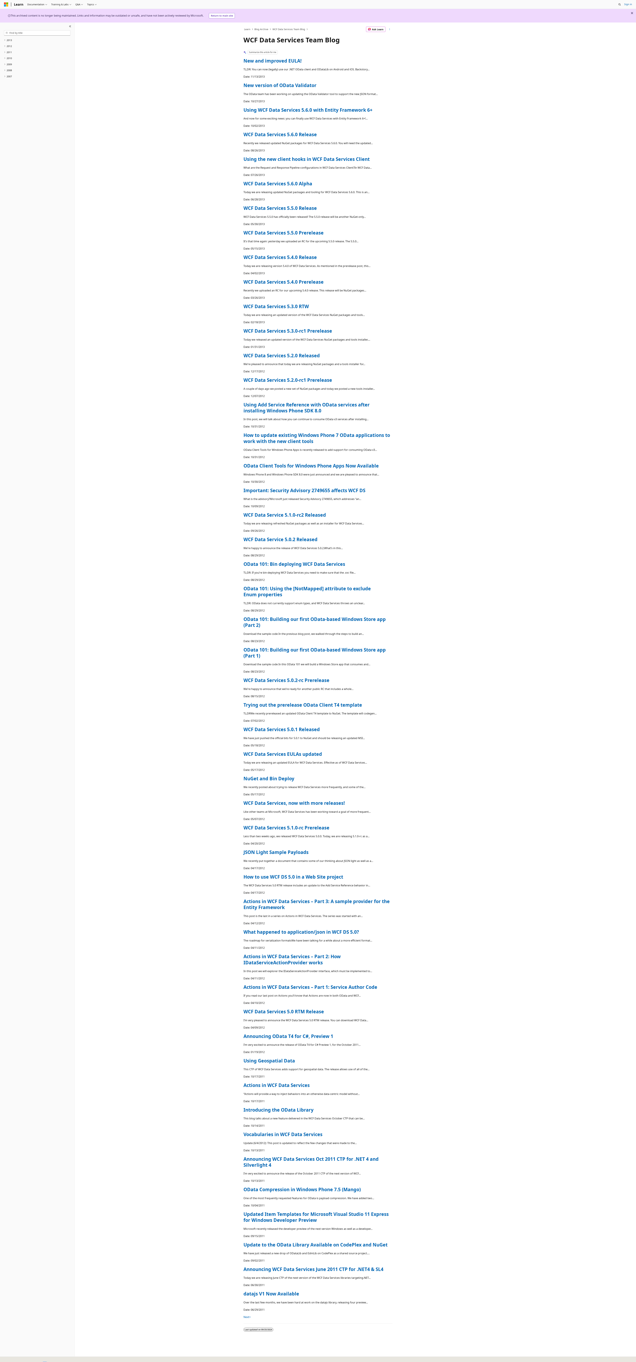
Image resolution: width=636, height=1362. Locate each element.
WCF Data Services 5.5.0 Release (280, 208)
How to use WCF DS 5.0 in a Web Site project (293, 877)
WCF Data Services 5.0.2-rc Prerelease (286, 680)
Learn (247, 29)
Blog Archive (261, 29)
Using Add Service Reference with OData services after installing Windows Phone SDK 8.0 (306, 407)
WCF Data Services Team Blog (288, 29)
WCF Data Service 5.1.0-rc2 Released (284, 515)
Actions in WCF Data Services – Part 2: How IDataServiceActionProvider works (292, 959)
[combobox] (37, 33)
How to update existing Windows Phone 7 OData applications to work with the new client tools (316, 438)
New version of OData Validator (280, 85)
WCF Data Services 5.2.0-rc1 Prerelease (287, 380)
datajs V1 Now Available (271, 1294)
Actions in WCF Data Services (276, 1085)
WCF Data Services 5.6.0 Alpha (277, 183)
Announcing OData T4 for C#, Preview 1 (288, 1036)
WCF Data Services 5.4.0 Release (280, 257)
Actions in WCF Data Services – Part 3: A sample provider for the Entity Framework (316, 904)
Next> (247, 1317)
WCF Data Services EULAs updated (282, 754)
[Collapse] (70, 26)
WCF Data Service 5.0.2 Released (280, 539)
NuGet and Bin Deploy (268, 778)
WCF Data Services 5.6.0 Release (280, 134)
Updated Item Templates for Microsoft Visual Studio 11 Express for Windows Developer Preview (316, 1217)
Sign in (628, 4)
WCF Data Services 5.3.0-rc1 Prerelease (287, 331)
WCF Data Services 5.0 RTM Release (283, 1011)
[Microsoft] (6, 4)
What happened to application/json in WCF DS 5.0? (301, 932)
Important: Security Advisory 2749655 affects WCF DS (304, 490)
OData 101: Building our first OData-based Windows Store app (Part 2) (314, 622)
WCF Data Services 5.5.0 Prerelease (283, 233)
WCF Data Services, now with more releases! (294, 803)
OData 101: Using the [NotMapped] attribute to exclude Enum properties (307, 591)
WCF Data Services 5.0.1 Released (281, 729)
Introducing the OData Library (278, 1110)
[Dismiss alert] (632, 13)
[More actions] (390, 29)
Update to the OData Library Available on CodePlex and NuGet (315, 1245)
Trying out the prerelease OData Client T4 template (302, 705)
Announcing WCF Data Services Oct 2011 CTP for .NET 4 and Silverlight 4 (311, 1162)
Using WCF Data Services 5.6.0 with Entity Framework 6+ (307, 110)
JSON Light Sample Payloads (276, 852)
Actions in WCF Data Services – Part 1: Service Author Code (310, 987)
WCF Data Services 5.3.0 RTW (276, 306)
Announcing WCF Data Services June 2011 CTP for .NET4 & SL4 (313, 1269)
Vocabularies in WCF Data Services (282, 1134)
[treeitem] (37, 40)
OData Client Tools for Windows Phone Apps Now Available (311, 466)
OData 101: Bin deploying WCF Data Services (294, 564)
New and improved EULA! (272, 61)
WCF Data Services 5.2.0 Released (281, 355)
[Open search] (619, 4)
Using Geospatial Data (269, 1060)
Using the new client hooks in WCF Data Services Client (306, 159)
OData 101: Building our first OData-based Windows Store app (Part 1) (314, 653)
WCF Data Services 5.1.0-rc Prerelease (286, 827)
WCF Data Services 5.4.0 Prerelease (283, 282)
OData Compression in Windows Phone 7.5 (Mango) (302, 1189)
